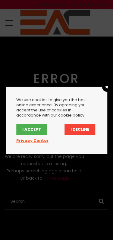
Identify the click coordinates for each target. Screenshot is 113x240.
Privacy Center (32, 140)
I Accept (31, 129)
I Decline (80, 129)
